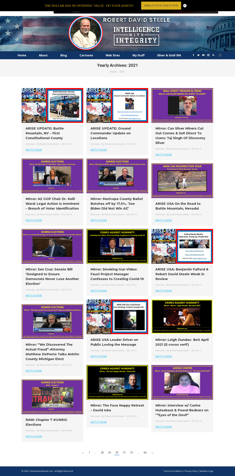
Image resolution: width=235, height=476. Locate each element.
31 (124, 452)
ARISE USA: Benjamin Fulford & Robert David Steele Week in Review (181, 274)
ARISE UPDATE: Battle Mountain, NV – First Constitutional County (45, 133)
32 (131, 452)
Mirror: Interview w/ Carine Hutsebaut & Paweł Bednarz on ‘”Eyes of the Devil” (181, 410)
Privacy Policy (191, 471)
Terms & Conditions (173, 471)
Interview (30, 143)
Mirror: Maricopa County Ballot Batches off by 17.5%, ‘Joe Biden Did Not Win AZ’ (116, 203)
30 (116, 452)
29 (109, 452)
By (48, 143)
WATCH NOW (34, 150)
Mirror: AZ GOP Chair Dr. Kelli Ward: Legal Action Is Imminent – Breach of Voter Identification (52, 203)
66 (145, 452)
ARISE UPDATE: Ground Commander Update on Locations (110, 133)
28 (102, 452)
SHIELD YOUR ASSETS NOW (161, 5)
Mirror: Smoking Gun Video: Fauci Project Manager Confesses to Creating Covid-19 (117, 274)
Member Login (206, 471)
